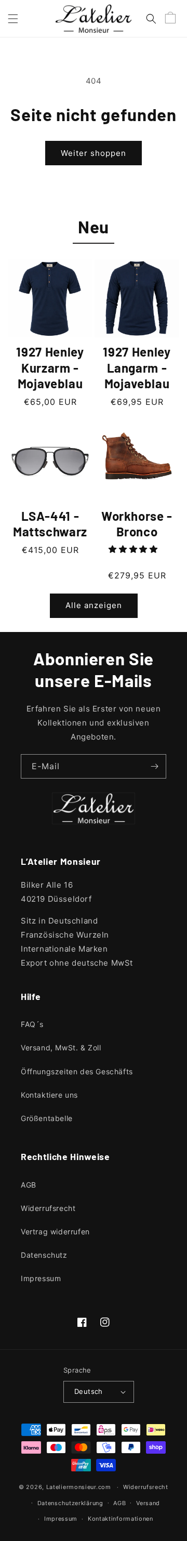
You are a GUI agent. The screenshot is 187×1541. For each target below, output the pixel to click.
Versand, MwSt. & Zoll (61, 1047)
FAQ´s (32, 1024)
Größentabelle (47, 1118)
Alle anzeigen (93, 605)
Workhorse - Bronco (136, 523)
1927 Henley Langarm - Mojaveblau (136, 367)
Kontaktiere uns (49, 1094)
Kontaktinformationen (120, 1518)
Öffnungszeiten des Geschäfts (77, 1071)
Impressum (41, 1278)
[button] (13, 18)
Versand (148, 1503)
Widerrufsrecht (48, 1208)
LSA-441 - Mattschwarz (50, 523)
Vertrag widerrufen (55, 1231)
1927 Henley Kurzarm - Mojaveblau (50, 367)
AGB (28, 1184)
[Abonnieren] (154, 766)
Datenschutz (44, 1254)
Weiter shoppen (93, 153)
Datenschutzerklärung (70, 1503)
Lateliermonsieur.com (78, 1487)
